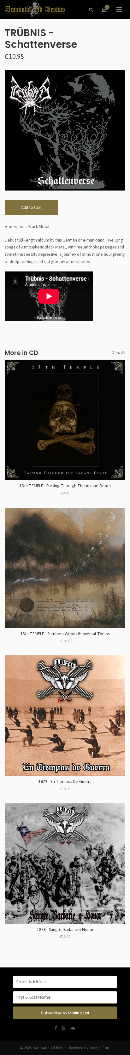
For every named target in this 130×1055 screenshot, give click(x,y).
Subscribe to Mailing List (65, 1013)
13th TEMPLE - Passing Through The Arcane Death (65, 485)
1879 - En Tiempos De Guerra (65, 781)
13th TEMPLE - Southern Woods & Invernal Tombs (65, 633)
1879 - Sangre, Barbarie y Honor (65, 929)
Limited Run (99, 1048)
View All (118, 353)
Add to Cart (31, 207)
